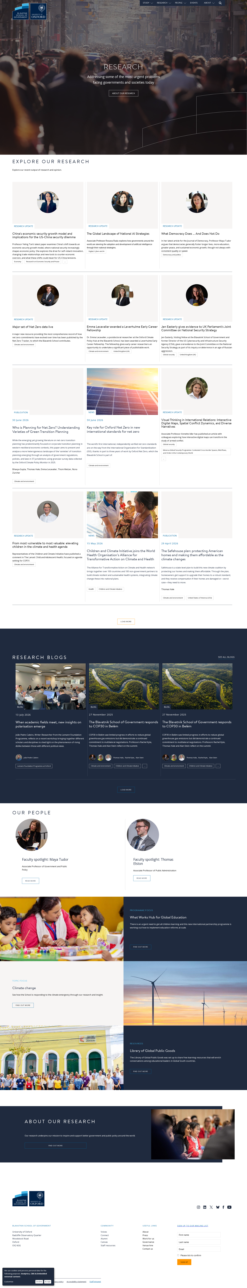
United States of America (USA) (200, 598)
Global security (169, 354)
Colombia (173, 459)
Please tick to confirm (190, 1255)
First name (184, 1234)
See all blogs (226, 657)
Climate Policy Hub (98, 772)
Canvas (104, 1242)
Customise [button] (8, 1281)
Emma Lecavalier (49, 469)
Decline (39, 1281)
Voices (104, 1231)
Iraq (211, 459)
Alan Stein (140, 757)
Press (145, 1235)
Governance (148, 1242)
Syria (203, 459)
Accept (47, 1281)
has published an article (205, 433)
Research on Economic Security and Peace (42, 261)
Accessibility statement (76, 1281)
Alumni (104, 1238)
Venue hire (148, 1245)
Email (181, 1249)
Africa (193, 459)
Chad (184, 459)
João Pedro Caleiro (31, 757)
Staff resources (108, 1245)
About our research (123, 93)
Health (91, 589)
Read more (30, 881)
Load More (126, 621)
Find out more (140, 947)
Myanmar (221, 459)
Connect (105, 1235)
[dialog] (28, 1276)
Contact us (148, 1248)
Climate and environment (24, 344)
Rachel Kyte (129, 757)
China (73, 261)
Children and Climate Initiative (110, 589)
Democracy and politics (172, 255)
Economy (17, 261)
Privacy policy (57, 1281)
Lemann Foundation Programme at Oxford (34, 766)
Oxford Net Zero (140, 451)
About (145, 1231)
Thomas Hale (33, 469)
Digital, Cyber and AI (96, 251)
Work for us (148, 1238)
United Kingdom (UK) (121, 351)
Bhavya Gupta (19, 469)
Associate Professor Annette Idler (177, 433)
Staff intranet (95, 1281)
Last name (184, 1242)
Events (194, 2)
